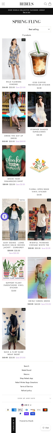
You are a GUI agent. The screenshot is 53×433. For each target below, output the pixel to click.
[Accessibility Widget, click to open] (5, 217)
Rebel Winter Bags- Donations (26, 382)
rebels (26, 4)
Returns (26, 374)
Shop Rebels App (26, 378)
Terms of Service (26, 386)
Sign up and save (26, 398)
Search (26, 366)
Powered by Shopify (26, 421)
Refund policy (26, 390)
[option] (26, 11)
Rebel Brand (26, 370)
